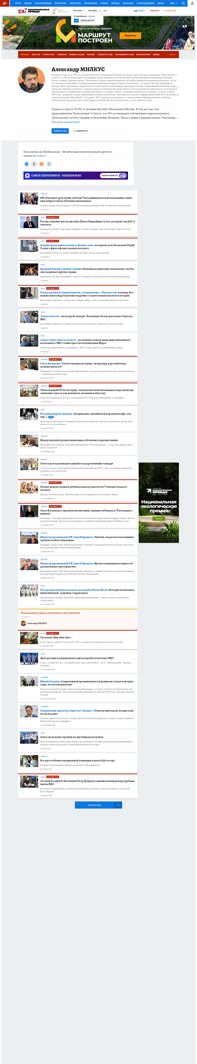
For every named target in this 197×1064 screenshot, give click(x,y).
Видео (28, 3)
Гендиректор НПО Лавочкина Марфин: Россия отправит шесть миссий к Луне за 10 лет (85, 229)
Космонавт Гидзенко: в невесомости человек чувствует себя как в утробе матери (81, 323)
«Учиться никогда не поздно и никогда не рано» (87, 712)
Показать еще (94, 805)
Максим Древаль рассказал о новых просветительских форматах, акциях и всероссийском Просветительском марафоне (87, 720)
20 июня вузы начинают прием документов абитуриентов (70, 765)
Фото (18, 3)
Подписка (170, 10)
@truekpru (39, 156)
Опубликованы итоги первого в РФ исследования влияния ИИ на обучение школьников (85, 205)
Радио (141, 10)
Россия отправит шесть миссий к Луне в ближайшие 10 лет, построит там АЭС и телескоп (87, 223)
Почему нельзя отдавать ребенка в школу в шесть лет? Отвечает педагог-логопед (84, 488)
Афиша (156, 54)
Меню (4, 3)
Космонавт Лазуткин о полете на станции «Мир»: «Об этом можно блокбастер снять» (84, 300)
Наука (160, 3)
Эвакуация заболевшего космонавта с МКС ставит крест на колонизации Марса (81, 347)
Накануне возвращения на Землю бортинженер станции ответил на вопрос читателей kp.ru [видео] (84, 790)
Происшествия (143, 54)
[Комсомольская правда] (33, 10)
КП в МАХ (91, 54)
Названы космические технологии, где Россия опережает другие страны (87, 270)
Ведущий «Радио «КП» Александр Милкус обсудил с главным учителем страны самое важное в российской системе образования (87, 546)
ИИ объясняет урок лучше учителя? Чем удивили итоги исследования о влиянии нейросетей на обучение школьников (86, 199)
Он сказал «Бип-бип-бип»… (56, 637)
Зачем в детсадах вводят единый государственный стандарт (76, 463)
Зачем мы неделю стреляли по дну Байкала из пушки (71, 737)
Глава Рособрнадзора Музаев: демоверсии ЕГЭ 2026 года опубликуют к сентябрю (82, 397)
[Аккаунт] (192, 3)
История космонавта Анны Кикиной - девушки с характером (87, 591)
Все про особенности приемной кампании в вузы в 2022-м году (77, 760)
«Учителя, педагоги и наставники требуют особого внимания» (87, 539)
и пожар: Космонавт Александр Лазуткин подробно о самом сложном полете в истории (87, 294)
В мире (104, 3)
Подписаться (60, 131)
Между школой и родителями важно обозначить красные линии (79, 440)
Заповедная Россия (124, 54)
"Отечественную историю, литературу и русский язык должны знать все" (83, 365)
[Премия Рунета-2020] (59, 11)
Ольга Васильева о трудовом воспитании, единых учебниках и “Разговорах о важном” (86, 512)
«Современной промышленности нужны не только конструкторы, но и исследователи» (87, 683)
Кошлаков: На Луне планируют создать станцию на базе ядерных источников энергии (85, 276)
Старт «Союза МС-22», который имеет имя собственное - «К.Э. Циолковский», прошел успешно (85, 664)
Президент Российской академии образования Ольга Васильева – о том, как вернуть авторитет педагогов (86, 446)
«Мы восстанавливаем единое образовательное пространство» (86, 565)
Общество (75, 3)
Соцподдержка (145, 3)
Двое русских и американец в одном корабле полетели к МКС (77, 658)
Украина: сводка (77, 54)
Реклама (154, 10)
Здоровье (128, 3)
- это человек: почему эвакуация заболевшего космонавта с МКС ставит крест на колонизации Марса (85, 341)
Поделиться (82, 131)
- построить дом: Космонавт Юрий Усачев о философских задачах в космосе (87, 247)
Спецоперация (43, 3)
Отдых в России (105, 54)
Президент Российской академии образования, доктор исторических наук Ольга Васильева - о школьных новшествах (87, 372)
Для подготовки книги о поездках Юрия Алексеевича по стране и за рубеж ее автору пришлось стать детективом (86, 423)
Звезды (115, 3)
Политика (60, 3)
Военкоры (62, 54)
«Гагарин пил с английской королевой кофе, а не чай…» (85, 415)
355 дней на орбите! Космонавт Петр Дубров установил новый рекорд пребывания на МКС (87, 782)
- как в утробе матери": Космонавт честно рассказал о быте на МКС (86, 318)
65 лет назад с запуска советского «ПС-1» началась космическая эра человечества (81, 642)
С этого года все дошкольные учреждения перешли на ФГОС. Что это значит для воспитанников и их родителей (86, 469)
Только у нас (49, 54)
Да (76, 20)
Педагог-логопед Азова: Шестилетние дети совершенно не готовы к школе (79, 494)
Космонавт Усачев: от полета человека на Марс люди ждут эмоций (74, 252)
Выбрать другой (87, 20)
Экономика (90, 3)
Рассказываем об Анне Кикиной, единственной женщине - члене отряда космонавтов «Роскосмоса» (84, 599)
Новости (36, 54)
